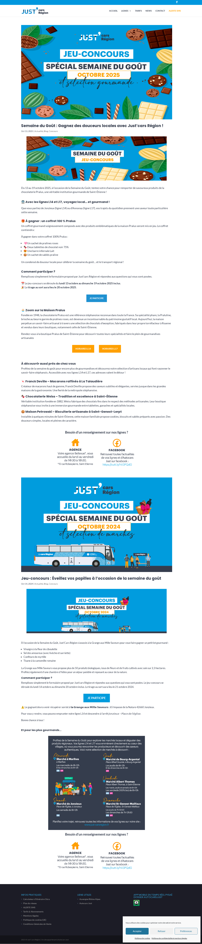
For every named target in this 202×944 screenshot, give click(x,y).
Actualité (38, 131)
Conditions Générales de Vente (37, 924)
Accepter (137, 931)
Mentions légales (31, 915)
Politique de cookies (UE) (34, 920)
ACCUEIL (113, 11)
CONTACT (160, 11)
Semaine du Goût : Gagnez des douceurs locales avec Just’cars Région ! (92, 125)
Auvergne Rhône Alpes (89, 899)
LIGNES (124, 11)
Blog (46, 131)
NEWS (149, 11)
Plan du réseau (30, 903)
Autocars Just (85, 903)
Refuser (161, 931)
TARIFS (138, 11)
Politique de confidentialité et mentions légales (169, 938)
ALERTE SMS (175, 11)
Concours (53, 131)
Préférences (186, 931)
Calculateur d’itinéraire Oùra (36, 899)
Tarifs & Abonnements (33, 911)
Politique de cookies (142, 938)
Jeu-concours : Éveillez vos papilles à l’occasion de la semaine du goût (91, 578)
